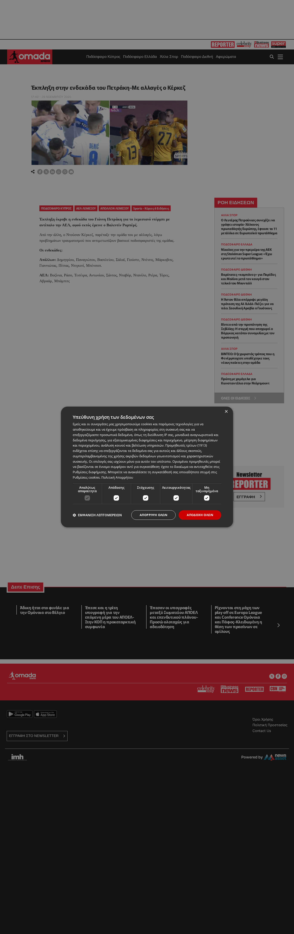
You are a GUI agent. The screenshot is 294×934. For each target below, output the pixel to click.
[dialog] (147, 467)
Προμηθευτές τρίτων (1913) (186, 445)
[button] (97, 515)
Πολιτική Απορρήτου (117, 477)
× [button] (226, 411)
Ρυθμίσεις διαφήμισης (89, 472)
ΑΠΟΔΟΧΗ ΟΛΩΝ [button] (200, 515)
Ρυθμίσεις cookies (86, 477)
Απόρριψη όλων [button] (153, 515)
